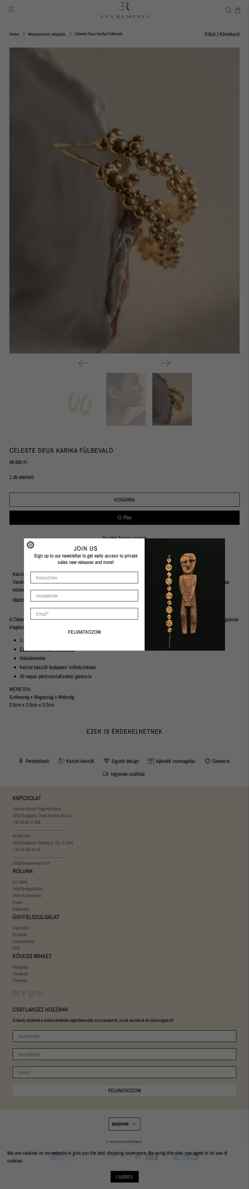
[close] (30, 545)
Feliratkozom (84, 631)
